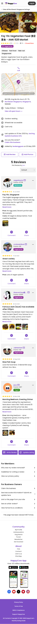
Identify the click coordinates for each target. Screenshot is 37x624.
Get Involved (18, 542)
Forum (18, 537)
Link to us (18, 554)
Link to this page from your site (13, 499)
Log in (32, 3)
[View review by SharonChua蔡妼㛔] (7, 295)
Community (18, 526)
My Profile (18, 530)
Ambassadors (18, 532)
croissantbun (19, 244)
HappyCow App (18, 560)
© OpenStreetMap (21, 93)
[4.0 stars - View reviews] (5, 43)
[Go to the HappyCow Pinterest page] (23, 591)
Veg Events (18, 535)
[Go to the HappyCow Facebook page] (9, 591)
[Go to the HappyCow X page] (18, 591)
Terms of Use (18, 606)
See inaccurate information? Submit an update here (16, 493)
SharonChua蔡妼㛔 (20, 292)
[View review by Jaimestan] (7, 350)
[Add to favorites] (35, 14)
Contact (18, 551)
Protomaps (11, 93)
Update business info (13, 136)
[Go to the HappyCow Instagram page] (28, 591)
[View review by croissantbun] (7, 247)
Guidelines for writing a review (12, 472)
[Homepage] (11, 3)
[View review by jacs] (7, 387)
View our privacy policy (10, 476)
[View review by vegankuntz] (7, 183)
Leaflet (5, 93)
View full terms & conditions (12, 508)
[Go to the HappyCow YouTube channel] (14, 591)
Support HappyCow (18, 614)
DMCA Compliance (18, 610)
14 (5, 14)
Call (18, 70)
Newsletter (18, 539)
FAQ (18, 549)
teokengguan (18, 146)
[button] (18, 82)
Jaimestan (18, 348)
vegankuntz (18, 180)
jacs (23, 165)
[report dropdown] (33, 180)
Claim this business (12, 142)
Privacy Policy (18, 602)
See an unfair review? (9, 503)
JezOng (31, 133)
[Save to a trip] (30, 14)
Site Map (18, 556)
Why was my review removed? (13, 467)
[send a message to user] (25, 180)
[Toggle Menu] (2, 3)
